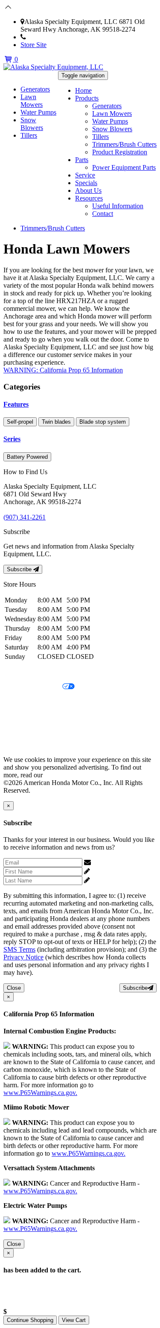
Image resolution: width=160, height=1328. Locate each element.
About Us (88, 190)
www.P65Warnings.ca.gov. (40, 1092)
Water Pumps (110, 121)
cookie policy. (63, 775)
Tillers (100, 136)
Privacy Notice (23, 672)
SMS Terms (19, 716)
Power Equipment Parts (124, 167)
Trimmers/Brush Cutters (124, 144)
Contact (102, 213)
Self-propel (20, 422)
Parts (81, 159)
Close (14, 988)
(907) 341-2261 (47, 37)
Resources (89, 198)
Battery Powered (27, 457)
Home (83, 90)
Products (87, 98)
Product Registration (119, 152)
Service (85, 175)
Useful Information (117, 206)
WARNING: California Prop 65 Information (63, 370)
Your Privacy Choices (32, 687)
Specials (86, 182)
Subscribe (20, 569)
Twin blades (56, 422)
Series (11, 439)
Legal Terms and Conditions (41, 701)
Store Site (33, 44)
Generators (107, 105)
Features (16, 404)
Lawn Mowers (112, 113)
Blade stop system (102, 422)
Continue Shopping (30, 1320)
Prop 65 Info (20, 730)
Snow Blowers (112, 129)
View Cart (74, 1320)
